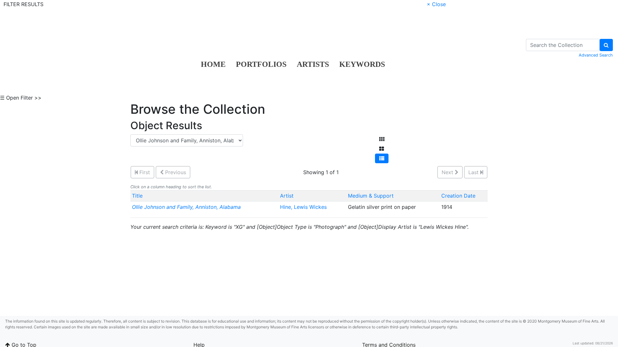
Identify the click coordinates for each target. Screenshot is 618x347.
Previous (175, 172)
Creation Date (458, 195)
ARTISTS (313, 64)
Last (474, 172)
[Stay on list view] (382, 158)
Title (137, 195)
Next (448, 172)
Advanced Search (596, 55)
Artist (287, 195)
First (144, 172)
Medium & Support (371, 195)
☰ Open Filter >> (21, 97)
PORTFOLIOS (261, 64)
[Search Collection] (606, 45)
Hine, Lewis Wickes (304, 207)
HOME (213, 64)
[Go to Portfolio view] (381, 149)
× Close (436, 4)
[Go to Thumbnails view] (382, 139)
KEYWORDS (362, 64)
